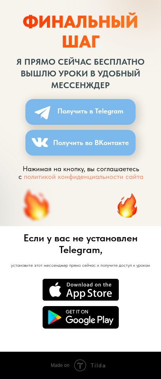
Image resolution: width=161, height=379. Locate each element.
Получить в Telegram (90, 111)
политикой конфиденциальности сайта (83, 176)
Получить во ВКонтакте (91, 142)
